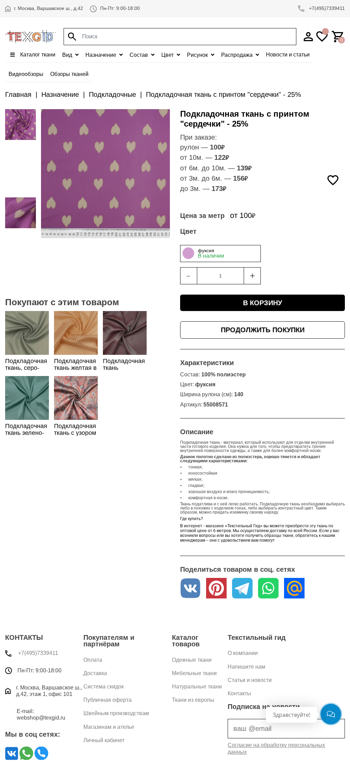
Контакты (239, 693)
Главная (18, 94)
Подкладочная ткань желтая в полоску (75, 367)
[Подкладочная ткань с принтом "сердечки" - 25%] (20, 149)
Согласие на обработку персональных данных (276, 748)
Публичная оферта (107, 700)
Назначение (101, 55)
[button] (262, 253)
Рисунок (198, 55)
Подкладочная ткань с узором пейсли (75, 432)
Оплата (92, 660)
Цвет (168, 55)
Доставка (95, 673)
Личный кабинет (103, 740)
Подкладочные (112, 94)
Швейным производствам (116, 713)
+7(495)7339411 (326, 8)
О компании (243, 653)
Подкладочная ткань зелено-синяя (26, 432)
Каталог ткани (37, 54)
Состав (139, 55)
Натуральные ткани (197, 686)
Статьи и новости (250, 680)
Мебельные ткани (194, 673)
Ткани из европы (193, 700)
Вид (67, 55)
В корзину (262, 303)
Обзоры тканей (69, 74)
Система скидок (103, 686)
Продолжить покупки (263, 330)
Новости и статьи (288, 54)
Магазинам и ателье (108, 727)
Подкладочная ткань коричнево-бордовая (124, 371)
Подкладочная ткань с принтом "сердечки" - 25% (223, 94)
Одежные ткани (192, 660)
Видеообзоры (26, 74)
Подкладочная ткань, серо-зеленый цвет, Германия (26, 371)
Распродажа (237, 55)
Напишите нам (246, 667)
